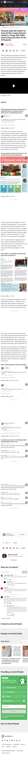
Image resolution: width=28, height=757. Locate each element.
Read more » (14, 560)
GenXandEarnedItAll (8, 575)
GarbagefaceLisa (14, 436)
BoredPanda (8, 2)
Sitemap (15, 746)
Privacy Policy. (5, 717)
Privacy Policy (20, 750)
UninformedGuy (13, 380)
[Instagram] (4, 740)
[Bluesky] (12, 740)
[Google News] (19, 740)
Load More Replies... (11, 584)
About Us (23, 744)
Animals (3, 27)
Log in (24, 2)
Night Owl (6, 587)
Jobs (3, 746)
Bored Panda (7, 736)
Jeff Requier (7, 596)
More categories (7, 701)
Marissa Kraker (10, 605)
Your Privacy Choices (7, 744)
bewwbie (12, 128)
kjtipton (11, 396)
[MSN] (17, 740)
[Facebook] (2, 740)
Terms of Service (6, 753)
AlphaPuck (9, 581)
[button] (23, 641)
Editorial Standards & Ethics (8, 750)
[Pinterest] (7, 740)
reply (10, 579)
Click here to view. (22, 583)
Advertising (16, 744)
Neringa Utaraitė (8, 43)
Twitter (9, 95)
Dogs (7, 27)
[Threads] (14, 740)
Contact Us (8, 746)
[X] (9, 740)
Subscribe (14, 711)
